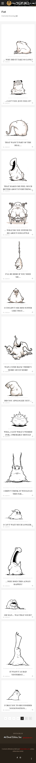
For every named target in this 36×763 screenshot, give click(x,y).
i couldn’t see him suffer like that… (18, 309)
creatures (7, 61)
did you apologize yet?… (18, 400)
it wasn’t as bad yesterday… (18, 673)
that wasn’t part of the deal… (18, 144)
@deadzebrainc (27, 737)
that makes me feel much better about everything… (18, 188)
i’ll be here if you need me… (18, 275)
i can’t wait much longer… (18, 524)
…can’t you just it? (18, 101)
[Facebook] (17, 757)
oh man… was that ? (18, 615)
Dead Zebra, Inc (25, 749)
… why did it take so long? (18, 59)
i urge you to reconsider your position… (18, 707)
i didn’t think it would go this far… (18, 492)
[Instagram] (20, 757)
